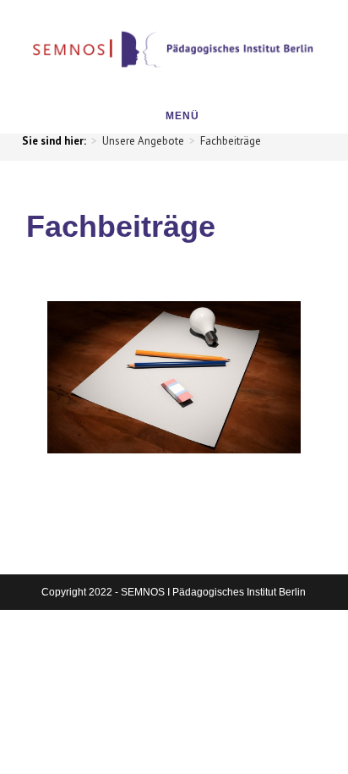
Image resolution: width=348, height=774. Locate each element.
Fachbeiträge (230, 141)
